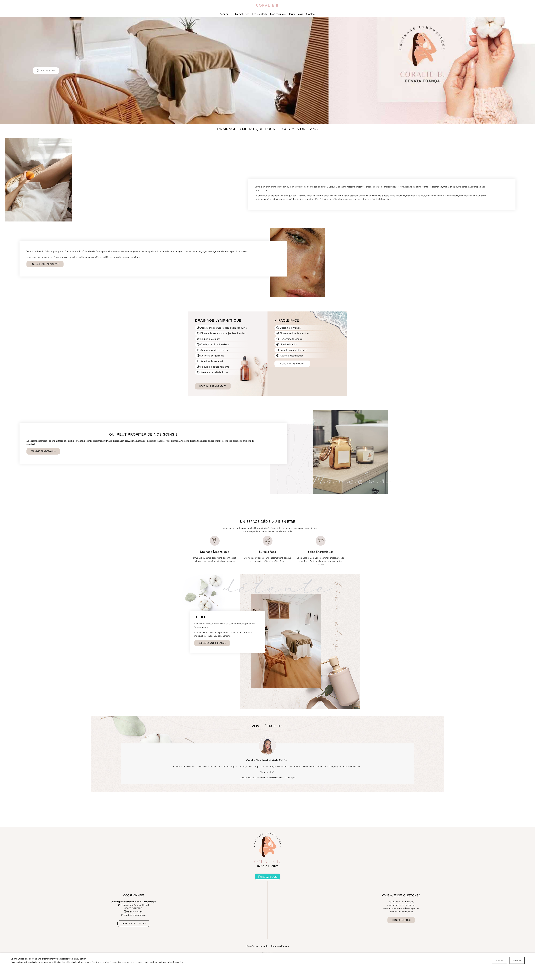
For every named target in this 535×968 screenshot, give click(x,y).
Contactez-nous (401, 920)
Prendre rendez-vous (43, 451)
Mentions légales (280, 946)
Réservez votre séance (212, 643)
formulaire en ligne (131, 257)
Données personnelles (257, 946)
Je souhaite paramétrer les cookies (168, 962)
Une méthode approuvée (45, 264)
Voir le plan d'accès (134, 923)
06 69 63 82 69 (104, 257)
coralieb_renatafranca (134, 915)
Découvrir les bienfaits (212, 386)
